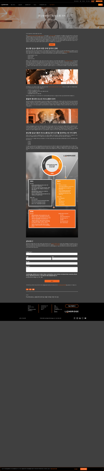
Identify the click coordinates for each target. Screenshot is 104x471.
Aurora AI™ (28, 4)
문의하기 (100, 4)
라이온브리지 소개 (42, 4)
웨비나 (42, 309)
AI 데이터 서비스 (31, 307)
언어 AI (29, 305)
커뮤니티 (83, 1)
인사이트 (42, 308)
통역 (29, 308)
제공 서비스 (13, 4)
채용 (80, 1)
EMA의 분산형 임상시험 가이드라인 (55, 86)
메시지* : (28, 266)
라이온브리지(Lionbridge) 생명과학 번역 (36, 35)
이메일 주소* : (29, 252)
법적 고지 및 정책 (23, 318)
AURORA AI (30, 310)
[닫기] (102, 469)
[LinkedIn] (80, 318)
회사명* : (28, 261)
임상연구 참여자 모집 (55, 243)
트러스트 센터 (76, 1)
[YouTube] (85, 318)
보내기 (52, 281)
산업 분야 (20, 4)
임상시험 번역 (57, 244)
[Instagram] (77, 318)
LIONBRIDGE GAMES (32, 309)
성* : (53, 256)
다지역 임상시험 (52, 35)
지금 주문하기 (52, 4)
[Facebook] (74, 318)
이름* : (27, 256)
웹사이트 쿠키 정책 (54, 468)
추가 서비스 (88, 1)
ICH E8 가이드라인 (69, 60)
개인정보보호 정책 (62, 285)
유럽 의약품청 (66, 51)
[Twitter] (83, 318)
